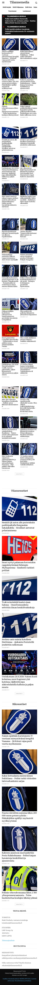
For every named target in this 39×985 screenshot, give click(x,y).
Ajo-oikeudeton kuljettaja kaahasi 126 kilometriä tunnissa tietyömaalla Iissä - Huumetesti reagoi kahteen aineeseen (28, 172)
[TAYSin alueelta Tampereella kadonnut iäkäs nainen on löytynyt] (28, 224)
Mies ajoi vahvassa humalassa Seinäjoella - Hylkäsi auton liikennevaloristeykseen (10, 403)
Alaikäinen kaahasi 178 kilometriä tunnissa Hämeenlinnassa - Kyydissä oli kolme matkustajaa (28, 433)
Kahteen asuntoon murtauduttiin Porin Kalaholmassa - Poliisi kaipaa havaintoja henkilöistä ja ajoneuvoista (28, 84)
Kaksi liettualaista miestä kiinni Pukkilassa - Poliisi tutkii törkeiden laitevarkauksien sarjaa (28, 55)
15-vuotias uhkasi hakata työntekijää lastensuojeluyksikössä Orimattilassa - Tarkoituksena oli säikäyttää (28, 369)
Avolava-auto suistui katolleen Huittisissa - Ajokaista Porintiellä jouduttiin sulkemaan (28, 142)
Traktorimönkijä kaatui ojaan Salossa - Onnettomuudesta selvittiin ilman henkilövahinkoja (18, 605)
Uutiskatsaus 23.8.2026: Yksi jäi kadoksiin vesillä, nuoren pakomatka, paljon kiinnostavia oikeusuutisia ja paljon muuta (10, 370)
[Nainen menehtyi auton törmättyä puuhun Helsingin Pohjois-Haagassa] (28, 247)
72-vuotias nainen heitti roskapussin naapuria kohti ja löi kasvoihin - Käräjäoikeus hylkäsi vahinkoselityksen (27, 460)
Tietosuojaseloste (8, 940)
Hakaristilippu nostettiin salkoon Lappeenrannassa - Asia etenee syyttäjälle (10, 257)
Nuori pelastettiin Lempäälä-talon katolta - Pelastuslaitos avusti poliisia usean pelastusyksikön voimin (10, 342)
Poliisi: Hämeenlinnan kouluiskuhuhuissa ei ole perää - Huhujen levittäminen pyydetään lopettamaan (28, 282)
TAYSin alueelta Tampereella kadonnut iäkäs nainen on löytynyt (28, 234)
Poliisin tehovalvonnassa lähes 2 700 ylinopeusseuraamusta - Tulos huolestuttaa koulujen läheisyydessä (10, 111)
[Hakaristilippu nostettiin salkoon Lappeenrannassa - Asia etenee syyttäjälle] (10, 247)
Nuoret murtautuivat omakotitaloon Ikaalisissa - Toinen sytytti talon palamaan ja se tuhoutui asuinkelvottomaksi (10, 434)
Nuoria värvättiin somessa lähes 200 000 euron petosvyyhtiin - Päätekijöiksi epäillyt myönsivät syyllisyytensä (10, 84)
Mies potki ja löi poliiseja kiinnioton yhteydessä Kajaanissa (28, 313)
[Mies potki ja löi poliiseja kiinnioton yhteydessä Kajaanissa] (28, 304)
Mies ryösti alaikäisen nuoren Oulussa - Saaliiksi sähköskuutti (28, 339)
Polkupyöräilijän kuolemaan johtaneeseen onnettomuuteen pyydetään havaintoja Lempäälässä (9, 315)
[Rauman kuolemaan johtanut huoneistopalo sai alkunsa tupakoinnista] (10, 224)
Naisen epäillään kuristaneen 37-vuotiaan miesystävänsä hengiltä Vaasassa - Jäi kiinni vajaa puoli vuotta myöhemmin (10, 57)
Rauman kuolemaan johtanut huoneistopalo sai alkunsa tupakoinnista (10, 234)
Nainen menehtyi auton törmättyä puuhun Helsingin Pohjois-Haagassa (26, 257)
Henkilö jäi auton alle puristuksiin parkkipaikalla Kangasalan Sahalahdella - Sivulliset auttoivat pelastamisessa (9, 145)
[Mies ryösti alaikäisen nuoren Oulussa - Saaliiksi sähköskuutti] (28, 331)
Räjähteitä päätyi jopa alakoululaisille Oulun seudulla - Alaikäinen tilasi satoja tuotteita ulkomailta (28, 200)
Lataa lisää (19, 474)
